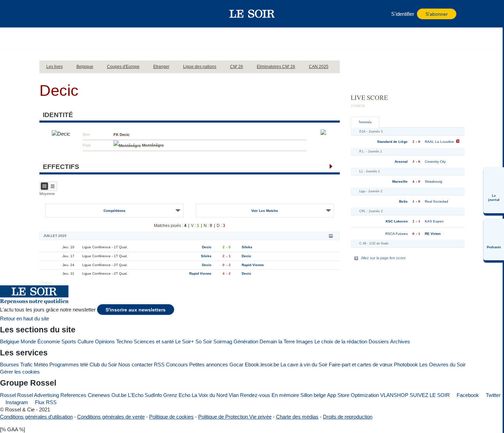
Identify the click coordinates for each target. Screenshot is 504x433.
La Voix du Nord (209, 395)
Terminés (365, 122)
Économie (48, 341)
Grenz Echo (176, 395)
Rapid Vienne (253, 265)
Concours (177, 364)
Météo (41, 364)
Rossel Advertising (38, 395)
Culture (85, 341)
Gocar (236, 364)
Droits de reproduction (347, 417)
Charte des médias (297, 417)
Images (304, 341)
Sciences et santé (154, 341)
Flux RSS (45, 402)
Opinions (105, 341)
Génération (245, 341)
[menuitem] (493, 190)
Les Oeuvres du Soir (442, 364)
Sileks (247, 247)
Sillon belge (313, 395)
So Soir (203, 341)
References (73, 395)
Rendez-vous (255, 395)
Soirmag (222, 341)
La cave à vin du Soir (303, 364)
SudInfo (153, 395)
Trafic (26, 364)
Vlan (234, 395)
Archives (400, 341)
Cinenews (99, 395)
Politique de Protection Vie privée (235, 417)
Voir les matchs (264, 211)
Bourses (9, 364)
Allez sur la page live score (383, 258)
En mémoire (285, 395)
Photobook (406, 364)
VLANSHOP (394, 395)
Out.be (119, 395)
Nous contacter (135, 364)
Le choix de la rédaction (340, 341)
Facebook (467, 395)
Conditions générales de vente (111, 417)
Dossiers (379, 341)
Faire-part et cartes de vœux (361, 364)
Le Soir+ (184, 341)
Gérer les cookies (20, 372)
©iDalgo (45, 282)
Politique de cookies (171, 417)
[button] (56, 13)
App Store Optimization (353, 395)
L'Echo (135, 395)
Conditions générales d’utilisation (36, 417)
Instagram (16, 402)
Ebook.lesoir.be (262, 364)
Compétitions (114, 211)
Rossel (8, 395)
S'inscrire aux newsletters (136, 309)
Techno (124, 341)
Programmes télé (68, 364)
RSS (159, 364)
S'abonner (436, 14)
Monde (28, 341)
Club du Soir (103, 364)
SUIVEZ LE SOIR (430, 395)
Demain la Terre (277, 341)
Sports (68, 341)
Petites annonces (208, 364)
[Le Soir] (252, 13)
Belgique (9, 341)
